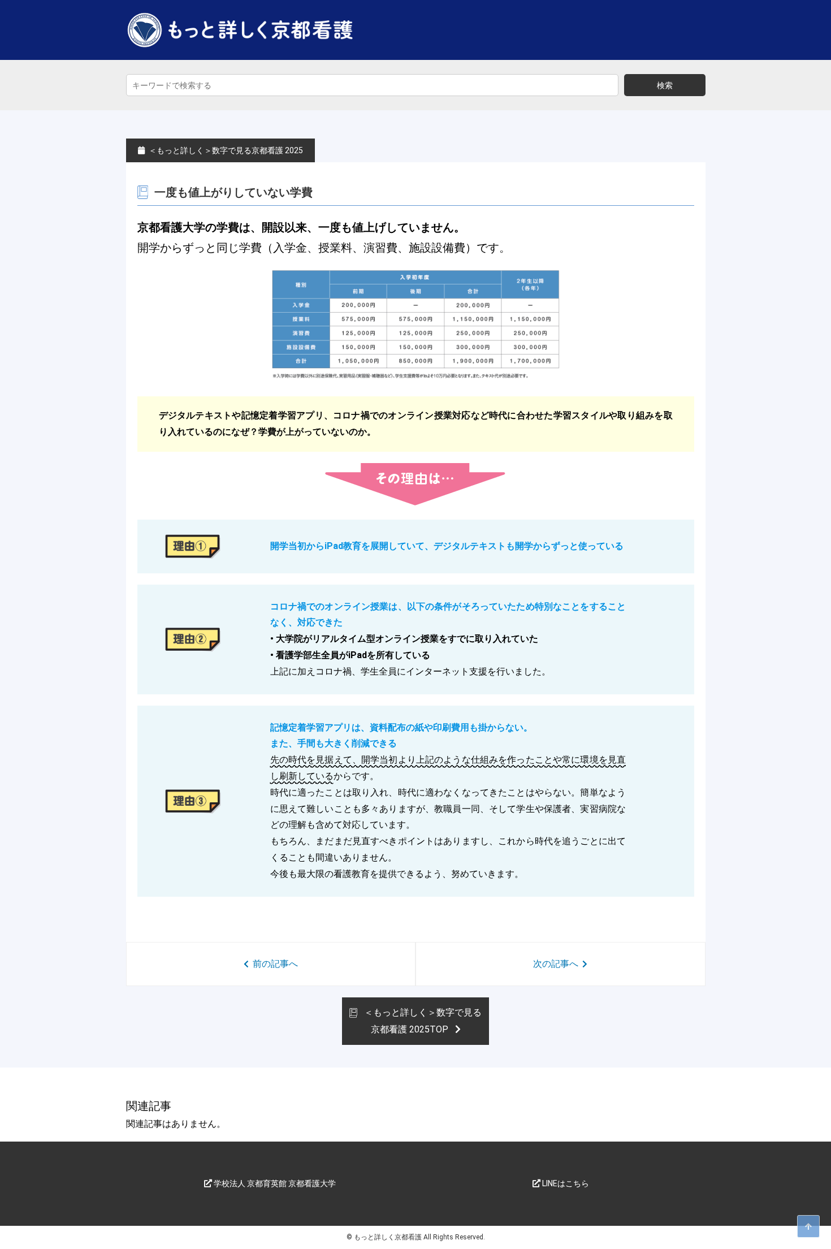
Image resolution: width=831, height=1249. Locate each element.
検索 (665, 85)
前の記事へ (275, 963)
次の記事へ (555, 963)
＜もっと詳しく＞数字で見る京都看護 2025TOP (422, 1021)
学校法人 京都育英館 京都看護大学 (274, 1183)
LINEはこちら (564, 1183)
